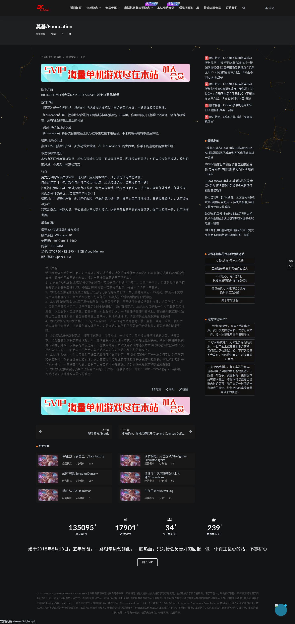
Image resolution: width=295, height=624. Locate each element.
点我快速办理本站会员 (230, 260)
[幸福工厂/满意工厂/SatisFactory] (48, 460)
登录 (271, 8)
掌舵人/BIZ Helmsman (76, 491)
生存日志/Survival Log (158, 491)
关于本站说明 (229, 300)
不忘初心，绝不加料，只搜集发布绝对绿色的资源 (230, 278)
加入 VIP (147, 562)
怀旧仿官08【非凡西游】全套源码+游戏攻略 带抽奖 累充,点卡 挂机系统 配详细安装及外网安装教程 (230, 202)
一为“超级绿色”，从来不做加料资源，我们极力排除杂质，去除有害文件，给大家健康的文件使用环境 (229, 330)
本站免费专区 (165, 6)
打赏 (158, 389)
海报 (171, 389)
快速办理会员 (212, 8)
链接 (185, 389)
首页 (59, 57)
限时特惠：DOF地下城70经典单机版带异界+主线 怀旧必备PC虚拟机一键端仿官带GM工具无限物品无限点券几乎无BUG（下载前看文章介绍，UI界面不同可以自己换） (229, 68)
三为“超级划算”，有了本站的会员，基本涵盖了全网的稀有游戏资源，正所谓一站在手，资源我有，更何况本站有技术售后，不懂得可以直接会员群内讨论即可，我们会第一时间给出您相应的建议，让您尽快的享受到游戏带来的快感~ (229, 380)
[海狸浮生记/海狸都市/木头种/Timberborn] (130, 477)
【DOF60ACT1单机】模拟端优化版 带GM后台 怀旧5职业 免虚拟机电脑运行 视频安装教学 (229, 186)
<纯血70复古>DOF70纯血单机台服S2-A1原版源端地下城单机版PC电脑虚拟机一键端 (229, 153)
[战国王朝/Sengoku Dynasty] (48, 477)
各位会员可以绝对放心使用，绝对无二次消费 (230, 290)
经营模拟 (40, 34)
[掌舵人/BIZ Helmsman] (48, 495)
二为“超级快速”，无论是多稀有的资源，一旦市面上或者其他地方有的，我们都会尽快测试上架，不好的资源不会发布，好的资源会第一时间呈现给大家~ (229, 351)
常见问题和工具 (189, 8)
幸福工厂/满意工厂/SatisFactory (83, 456)
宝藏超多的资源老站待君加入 (230, 268)
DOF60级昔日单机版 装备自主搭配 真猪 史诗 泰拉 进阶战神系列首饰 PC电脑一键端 (229, 169)
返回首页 (76, 8)
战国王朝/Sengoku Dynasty (80, 473)
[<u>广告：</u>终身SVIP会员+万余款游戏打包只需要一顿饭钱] (115, 73)
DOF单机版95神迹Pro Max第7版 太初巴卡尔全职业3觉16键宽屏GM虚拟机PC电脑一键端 (229, 218)
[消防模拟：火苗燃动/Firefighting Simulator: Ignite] (130, 460)
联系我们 (231, 8)
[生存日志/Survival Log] (130, 495)
